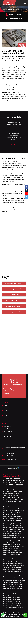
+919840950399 (14, 18)
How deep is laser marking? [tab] (12, 300)
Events (5, 412)
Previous (5, 124)
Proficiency (6, 407)
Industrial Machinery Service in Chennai (13, 537)
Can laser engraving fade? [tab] (12, 312)
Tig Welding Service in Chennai (11, 616)
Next (23, 124)
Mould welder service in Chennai (11, 592)
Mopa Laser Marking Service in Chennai (13, 588)
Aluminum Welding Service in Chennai (13, 495)
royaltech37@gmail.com (12, 459)
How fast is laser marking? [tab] (12, 306)
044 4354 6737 (10, 455)
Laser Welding (7, 426)
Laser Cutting (7, 434)
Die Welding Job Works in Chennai (12, 505)
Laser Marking (7, 428)
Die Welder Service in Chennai (16, 503)
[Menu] (24, 2)
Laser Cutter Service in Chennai (11, 539)
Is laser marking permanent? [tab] (12, 289)
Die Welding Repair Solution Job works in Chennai (13, 506)
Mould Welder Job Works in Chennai (12, 590)
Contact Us (6, 415)
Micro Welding (7, 436)
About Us (6, 405)
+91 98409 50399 (10, 453)
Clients (5, 410)
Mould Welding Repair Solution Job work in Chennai (12, 595)
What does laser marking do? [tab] (13, 283)
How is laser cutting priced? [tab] (12, 294)
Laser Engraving (8, 431)
